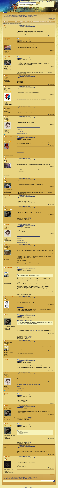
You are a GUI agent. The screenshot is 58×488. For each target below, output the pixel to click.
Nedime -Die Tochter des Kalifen (35, 330)
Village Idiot (8, 244)
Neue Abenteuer (34, 147)
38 (11, 19)
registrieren (34, 1)
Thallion (7, 116)
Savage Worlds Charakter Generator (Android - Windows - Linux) (28, 127)
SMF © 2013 (28, 486)
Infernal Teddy (8, 136)
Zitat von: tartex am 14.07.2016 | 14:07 (24, 273)
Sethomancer (8, 158)
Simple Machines (33, 486)
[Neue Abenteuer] (4, 156)
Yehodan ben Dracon (10, 296)
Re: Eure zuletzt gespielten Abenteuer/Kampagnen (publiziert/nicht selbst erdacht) (26, 26)
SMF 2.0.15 (23, 486)
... (10, 19)
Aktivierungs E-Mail (45, 1)
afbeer (6, 75)
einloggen (29, 1)
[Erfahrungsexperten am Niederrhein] (4, 176)
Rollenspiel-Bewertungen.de (22, 133)
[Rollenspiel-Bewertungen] (4, 134)
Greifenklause (8, 267)
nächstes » (53, 18)
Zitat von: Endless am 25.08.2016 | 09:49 (24, 429)
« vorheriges (48, 18)
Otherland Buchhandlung (21, 99)
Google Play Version (20, 131)
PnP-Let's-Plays (28, 218)
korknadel (7, 86)
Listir (6, 107)
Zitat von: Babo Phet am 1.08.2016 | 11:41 (24, 320)
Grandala (7, 56)
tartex (6, 206)
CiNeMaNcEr (8, 456)
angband (7, 38)
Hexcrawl (29, 217)
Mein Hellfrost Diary (20, 307)
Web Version (19, 129)
